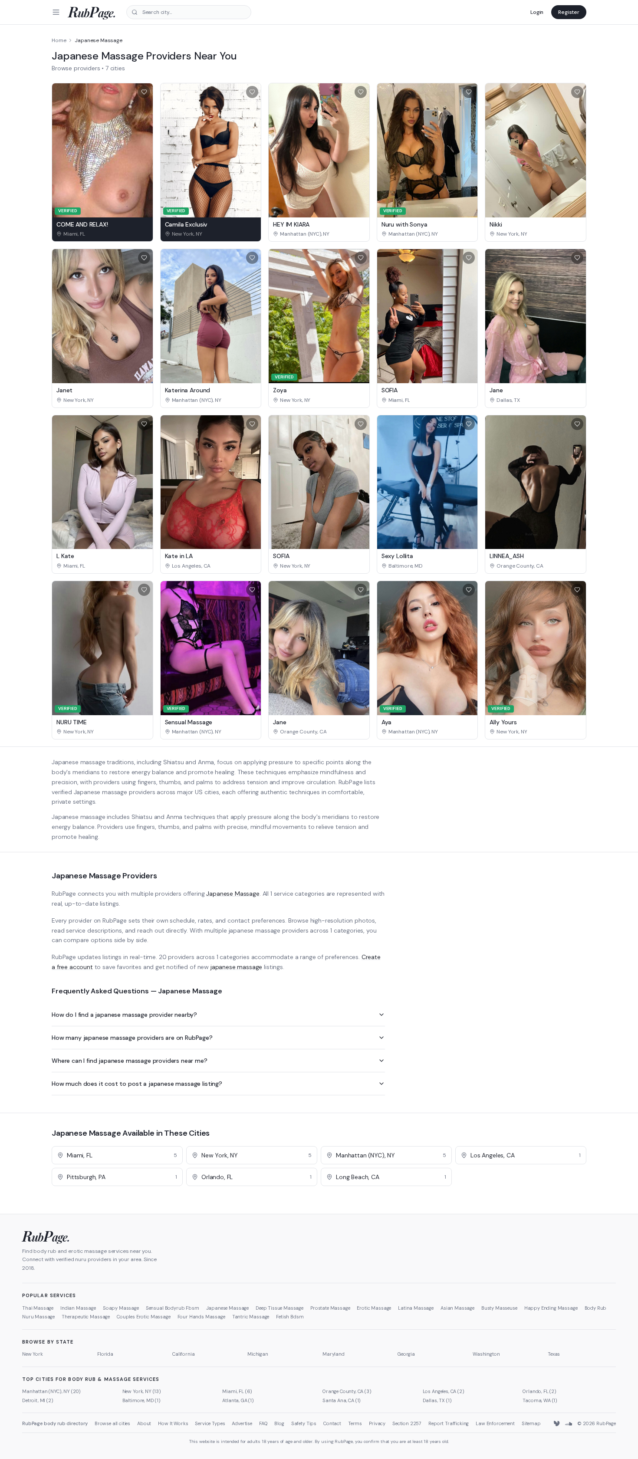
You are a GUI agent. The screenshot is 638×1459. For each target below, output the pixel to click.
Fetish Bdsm (289, 1317)
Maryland (333, 1354)
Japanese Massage (232, 893)
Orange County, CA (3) (347, 1391)
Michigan (257, 1354)
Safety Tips (303, 1423)
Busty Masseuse (499, 1308)
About (144, 1423)
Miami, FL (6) (237, 1391)
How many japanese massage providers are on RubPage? (132, 1038)
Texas (554, 1354)
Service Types (210, 1423)
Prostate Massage (330, 1308)
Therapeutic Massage (86, 1317)
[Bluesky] (557, 1423)
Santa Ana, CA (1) (341, 1400)
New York (32, 1354)
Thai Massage (37, 1308)
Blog (279, 1423)
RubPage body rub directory (55, 1423)
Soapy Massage (121, 1308)
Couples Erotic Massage (143, 1317)
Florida (105, 1354)
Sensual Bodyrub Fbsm (172, 1308)
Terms (355, 1423)
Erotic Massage (374, 1308)
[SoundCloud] (568, 1423)
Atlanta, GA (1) (238, 1400)
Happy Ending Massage (551, 1308)
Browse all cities (112, 1423)
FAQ (263, 1423)
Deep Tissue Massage (279, 1308)
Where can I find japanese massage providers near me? (129, 1061)
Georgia (406, 1354)
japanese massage (236, 967)
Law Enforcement (495, 1423)
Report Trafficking (448, 1423)
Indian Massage (78, 1308)
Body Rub (596, 1308)
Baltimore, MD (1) (141, 1400)
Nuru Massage (38, 1317)
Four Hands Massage (201, 1317)
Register (568, 12)
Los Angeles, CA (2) (443, 1391)
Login (536, 12)
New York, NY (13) (141, 1391)
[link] (102, 234)
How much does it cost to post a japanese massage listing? (137, 1084)
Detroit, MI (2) (37, 1400)
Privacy (377, 1423)
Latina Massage (416, 1308)
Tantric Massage (251, 1317)
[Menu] (56, 12)
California (183, 1354)
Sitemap (531, 1423)
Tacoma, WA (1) (540, 1400)
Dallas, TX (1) (437, 1400)
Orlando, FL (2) (539, 1391)
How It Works (173, 1423)
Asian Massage (457, 1308)
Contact (332, 1423)
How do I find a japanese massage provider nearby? (124, 1015)
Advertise (242, 1423)
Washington (486, 1354)
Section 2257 (406, 1423)
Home (59, 40)
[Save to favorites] (144, 92)
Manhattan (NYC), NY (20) (51, 1391)
